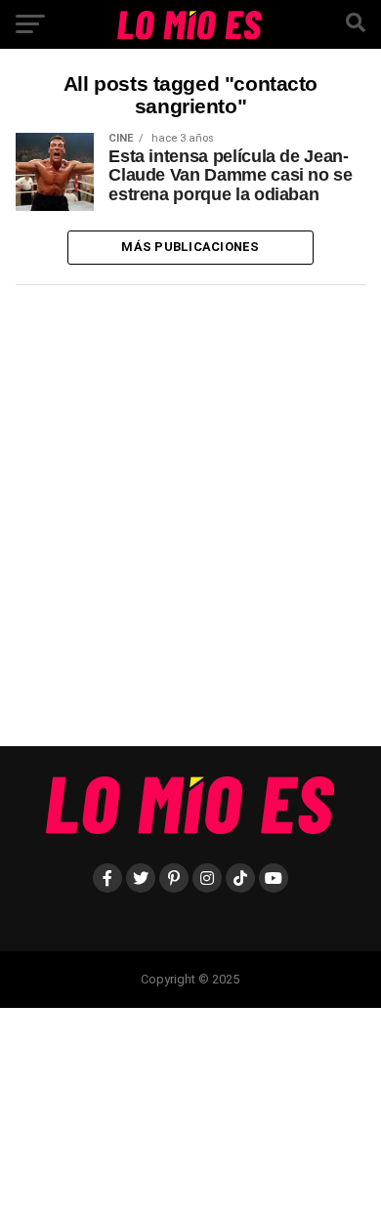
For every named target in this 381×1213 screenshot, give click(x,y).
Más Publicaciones (190, 246)
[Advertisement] (190, 522)
